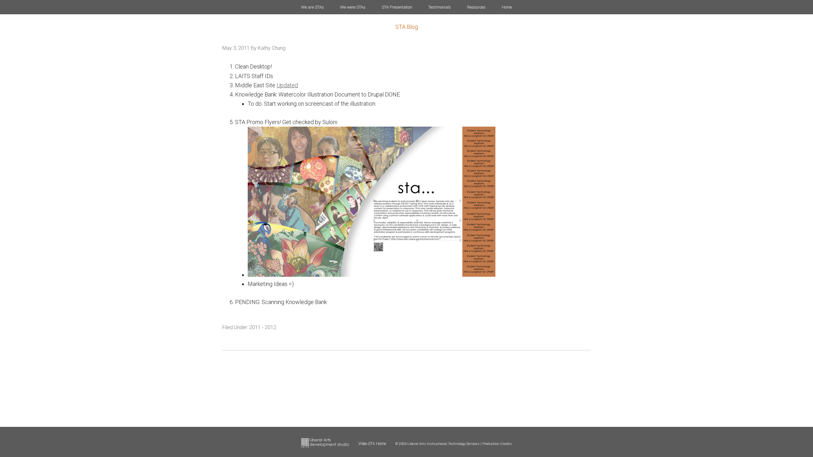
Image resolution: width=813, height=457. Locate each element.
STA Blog (406, 26)
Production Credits (497, 444)
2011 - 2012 (262, 327)
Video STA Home (372, 443)
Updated (287, 85)
